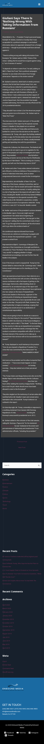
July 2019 (5, 637)
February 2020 (7, 612)
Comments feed (8, 668)
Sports (4, 498)
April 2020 (6, 605)
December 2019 (8, 619)
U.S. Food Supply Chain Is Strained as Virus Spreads (20, 570)
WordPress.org (7, 672)
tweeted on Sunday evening (11, 352)
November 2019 (8, 623)
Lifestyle (5, 490)
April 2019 (6, 648)
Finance (5, 487)
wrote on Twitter (22, 155)
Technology (6, 501)
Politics (6, 32)
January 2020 (7, 616)
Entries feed (6, 665)
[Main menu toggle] (39, 4)
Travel (4, 505)
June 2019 (6, 641)
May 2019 (5, 644)
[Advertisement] (20, 529)
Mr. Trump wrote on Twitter (18, 365)
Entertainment (7, 483)
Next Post (21, 447)
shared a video (21, 413)
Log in (4, 661)
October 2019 (7, 626)
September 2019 (8, 630)
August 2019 (7, 634)
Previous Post (22, 441)
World (4, 508)
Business (5, 480)
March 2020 (6, 608)
